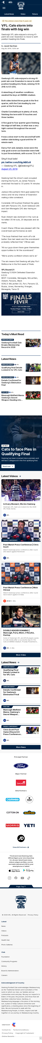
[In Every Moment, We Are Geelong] (21, 498)
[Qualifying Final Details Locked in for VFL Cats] (21, 367)
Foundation (5, 957)
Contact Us (6, 1030)
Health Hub (5, 940)
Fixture (35, 14)
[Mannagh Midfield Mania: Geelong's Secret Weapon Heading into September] (21, 397)
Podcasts (4, 935)
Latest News (9, 14)
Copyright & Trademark (24, 1033)
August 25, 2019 (9, 169)
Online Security (8, 1036)
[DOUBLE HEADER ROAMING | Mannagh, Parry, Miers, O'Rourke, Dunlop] (21, 628)
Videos (3, 931)
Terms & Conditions (21, 1030)
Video (23, 14)
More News (21, 747)
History (4, 966)
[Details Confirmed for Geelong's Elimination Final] (21, 382)
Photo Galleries (7, 945)
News (3, 926)
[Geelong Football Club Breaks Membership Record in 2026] (21, 344)
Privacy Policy (33, 915)
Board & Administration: (10, 971)
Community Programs (9, 961)
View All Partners (19, 847)
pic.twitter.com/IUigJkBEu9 (16, 162)
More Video (21, 655)
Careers (4, 975)
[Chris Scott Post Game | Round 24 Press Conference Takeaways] (21, 734)
